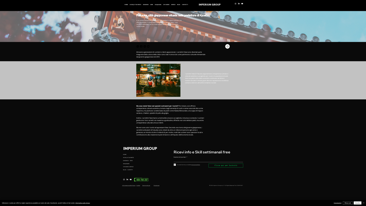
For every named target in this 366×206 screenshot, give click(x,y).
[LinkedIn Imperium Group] (144, 46)
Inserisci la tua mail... (180, 157)
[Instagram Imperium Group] (137, 46)
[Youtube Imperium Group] (148, 46)
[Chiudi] (364, 202)
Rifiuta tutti (348, 203)
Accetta (357, 203)
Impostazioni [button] (337, 203)
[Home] (227, 46)
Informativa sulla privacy (82, 203)
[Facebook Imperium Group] (141, 46)
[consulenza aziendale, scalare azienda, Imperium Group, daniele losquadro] (235, 4)
